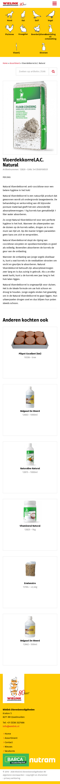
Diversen (44, 53)
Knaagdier (23, 34)
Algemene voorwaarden (13, 775)
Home (5, 63)
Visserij (16, 53)
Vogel (50, 21)
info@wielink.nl (11, 726)
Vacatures (10, 751)
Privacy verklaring (12, 778)
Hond (9, 21)
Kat (23, 21)
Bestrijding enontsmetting (50, 36)
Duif (37, 21)
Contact (9, 742)
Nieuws (8, 747)
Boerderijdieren (36, 34)
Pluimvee (9, 34)
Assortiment (15, 63)
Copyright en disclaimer (36, 775)
